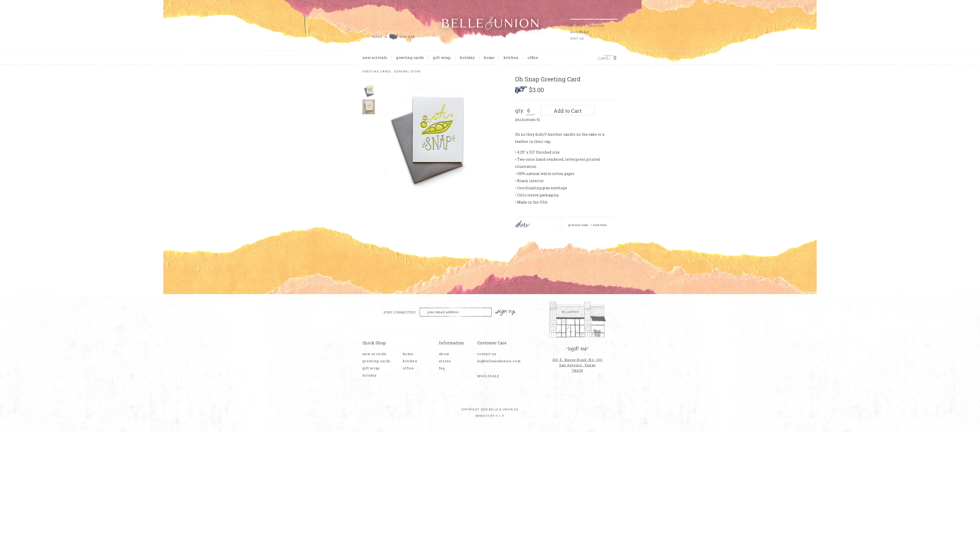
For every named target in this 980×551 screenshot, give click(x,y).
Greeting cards (410, 57)
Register (596, 26)
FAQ (442, 368)
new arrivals (374, 57)
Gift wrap (442, 57)
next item (600, 225)
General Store (407, 71)
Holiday (467, 57)
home (489, 57)
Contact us (486, 354)
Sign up (505, 312)
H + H (500, 416)
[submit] (615, 15)
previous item (578, 225)
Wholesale (579, 32)
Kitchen (511, 57)
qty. (519, 110)
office (533, 57)
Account (577, 26)
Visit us (577, 38)
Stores (445, 361)
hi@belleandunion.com (496, 361)
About (444, 354)
